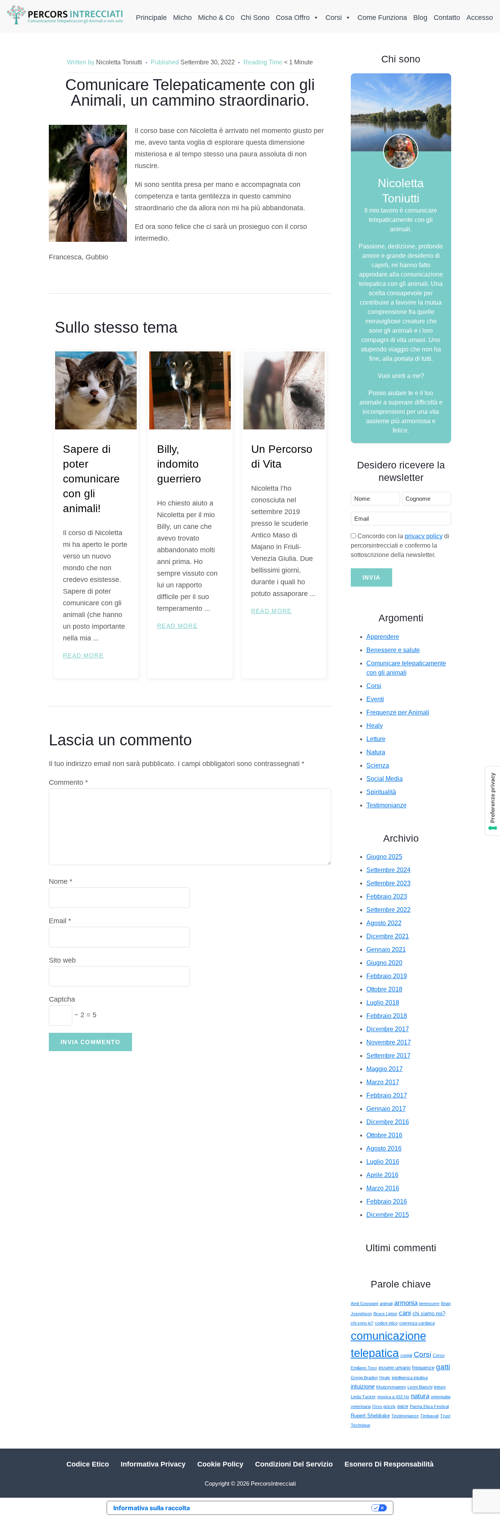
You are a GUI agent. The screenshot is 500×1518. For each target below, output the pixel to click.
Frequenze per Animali (397, 712)
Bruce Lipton (385, 1313)
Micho (182, 17)
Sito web (62, 960)
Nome (60, 881)
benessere (429, 1303)
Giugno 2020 (384, 962)
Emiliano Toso (364, 1367)
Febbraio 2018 (386, 1016)
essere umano (395, 1368)
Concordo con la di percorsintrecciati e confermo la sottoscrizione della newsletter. (400, 545)
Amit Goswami (364, 1303)
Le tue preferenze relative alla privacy (284, 1508)
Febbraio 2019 (386, 976)
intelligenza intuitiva (410, 1377)
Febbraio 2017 (386, 1095)
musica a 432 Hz (393, 1396)
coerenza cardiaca (417, 1323)
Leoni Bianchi (419, 1387)
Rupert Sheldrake (370, 1416)
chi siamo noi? (428, 1313)
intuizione (363, 1386)
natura (420, 1396)
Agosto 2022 (384, 923)
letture (440, 1387)
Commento (68, 782)
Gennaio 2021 (386, 949)
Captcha (62, 999)
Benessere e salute (393, 650)
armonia (406, 1303)
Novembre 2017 (388, 1042)
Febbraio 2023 (386, 896)
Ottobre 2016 (384, 1135)
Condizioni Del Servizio (294, 1464)
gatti (443, 1367)
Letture (376, 739)
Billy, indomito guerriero (179, 464)
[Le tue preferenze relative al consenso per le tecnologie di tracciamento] (492, 800)
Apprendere (382, 636)
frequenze (423, 1368)
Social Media (384, 778)
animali (386, 1303)
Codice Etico (87, 1464)
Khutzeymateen (391, 1387)
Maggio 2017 (384, 1069)
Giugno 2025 (384, 856)
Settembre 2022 (388, 909)
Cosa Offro (293, 17)
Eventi (375, 699)
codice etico (386, 1323)
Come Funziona (382, 17)
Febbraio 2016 (386, 1201)
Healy (374, 725)
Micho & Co (216, 17)
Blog (420, 17)
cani (405, 1313)
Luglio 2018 (382, 1002)
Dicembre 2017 (387, 1029)
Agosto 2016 (384, 1148)
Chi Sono (255, 17)
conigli (406, 1355)
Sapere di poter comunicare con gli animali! (91, 478)
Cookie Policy (220, 1464)
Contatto (447, 17)
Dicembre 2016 (387, 1122)
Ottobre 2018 (384, 989)
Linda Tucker (363, 1396)
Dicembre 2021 (387, 936)
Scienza (377, 765)
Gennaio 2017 (386, 1108)
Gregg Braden (364, 1377)
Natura (375, 752)
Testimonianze (386, 805)
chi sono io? (362, 1323)
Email (60, 921)
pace (402, 1406)
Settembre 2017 (388, 1055)
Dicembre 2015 (387, 1214)
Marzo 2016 (382, 1188)
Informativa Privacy (153, 1464)
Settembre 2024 (388, 870)
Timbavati (429, 1415)
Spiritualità (381, 792)
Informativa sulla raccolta (151, 1508)
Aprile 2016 (382, 1175)
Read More (83, 655)
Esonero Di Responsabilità (389, 1464)
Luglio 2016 (382, 1161)
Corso (439, 1355)
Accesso (479, 17)
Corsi (333, 17)
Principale (151, 17)
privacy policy (424, 536)
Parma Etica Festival (429, 1406)
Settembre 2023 (388, 883)
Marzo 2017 (382, 1082)
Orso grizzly (384, 1406)
